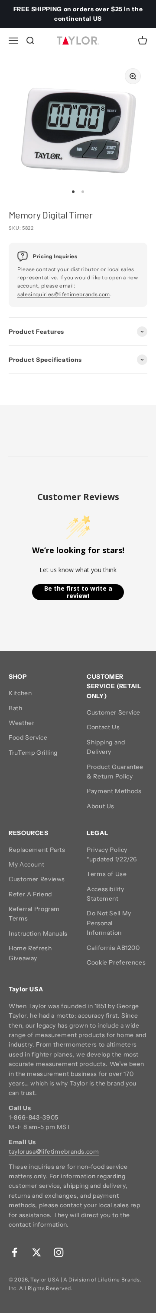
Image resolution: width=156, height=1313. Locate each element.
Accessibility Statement (105, 893)
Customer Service (113, 712)
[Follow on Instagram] (59, 1252)
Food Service (28, 737)
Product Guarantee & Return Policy (115, 771)
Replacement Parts (37, 850)
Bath (16, 708)
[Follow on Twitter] (36, 1252)
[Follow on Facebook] (14, 1252)
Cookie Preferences (116, 962)
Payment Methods (114, 791)
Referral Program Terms (34, 913)
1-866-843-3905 (33, 1117)
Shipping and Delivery (106, 747)
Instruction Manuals (38, 933)
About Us (100, 806)
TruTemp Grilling (33, 752)
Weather (21, 723)
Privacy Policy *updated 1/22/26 (112, 854)
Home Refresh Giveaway (30, 953)
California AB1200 (113, 948)
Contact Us (103, 727)
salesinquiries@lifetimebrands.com (63, 294)
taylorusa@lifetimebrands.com (54, 1151)
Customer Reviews (37, 879)
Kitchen (20, 693)
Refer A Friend (30, 894)
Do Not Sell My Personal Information (109, 923)
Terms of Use (107, 874)
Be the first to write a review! (78, 592)
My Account (26, 864)
